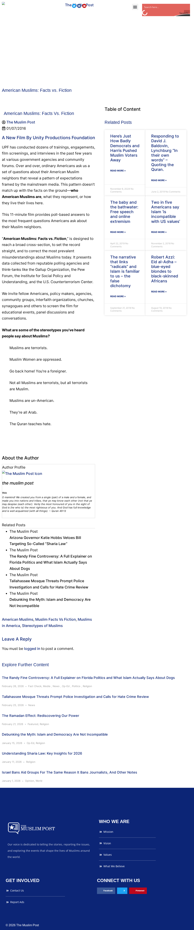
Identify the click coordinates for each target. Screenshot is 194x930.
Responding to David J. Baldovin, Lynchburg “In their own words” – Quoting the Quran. (165, 153)
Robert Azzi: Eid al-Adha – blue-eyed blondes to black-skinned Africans (164, 269)
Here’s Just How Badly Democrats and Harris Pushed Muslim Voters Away (124, 148)
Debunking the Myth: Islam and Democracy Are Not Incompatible (55, 734)
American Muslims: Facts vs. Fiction (37, 90)
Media (46, 686)
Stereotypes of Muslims (42, 625)
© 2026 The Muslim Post (22, 925)
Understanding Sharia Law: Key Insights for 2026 (42, 753)
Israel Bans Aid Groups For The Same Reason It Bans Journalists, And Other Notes (69, 772)
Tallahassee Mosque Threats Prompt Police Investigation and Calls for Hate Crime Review (75, 697)
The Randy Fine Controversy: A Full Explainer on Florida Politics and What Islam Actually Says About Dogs (88, 678)
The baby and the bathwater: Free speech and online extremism (124, 212)
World (39, 780)
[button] (135, 7)
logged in (32, 648)
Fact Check (34, 686)
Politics (76, 686)
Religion (87, 686)
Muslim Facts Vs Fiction (55, 619)
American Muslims (17, 619)
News (56, 686)
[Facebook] (79, 6)
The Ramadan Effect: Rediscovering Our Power (40, 716)
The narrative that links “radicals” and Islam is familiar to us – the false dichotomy (125, 271)
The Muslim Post (18, 483)
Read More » (118, 170)
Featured (33, 724)
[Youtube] (84, 6)
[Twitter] (74, 6)
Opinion (29, 780)
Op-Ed (66, 686)
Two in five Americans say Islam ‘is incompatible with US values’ (165, 212)
